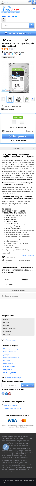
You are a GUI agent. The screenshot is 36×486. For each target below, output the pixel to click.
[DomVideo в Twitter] (3, 393)
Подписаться (27, 385)
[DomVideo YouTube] (9, 393)
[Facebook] (6, 393)
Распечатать (30, 40)
